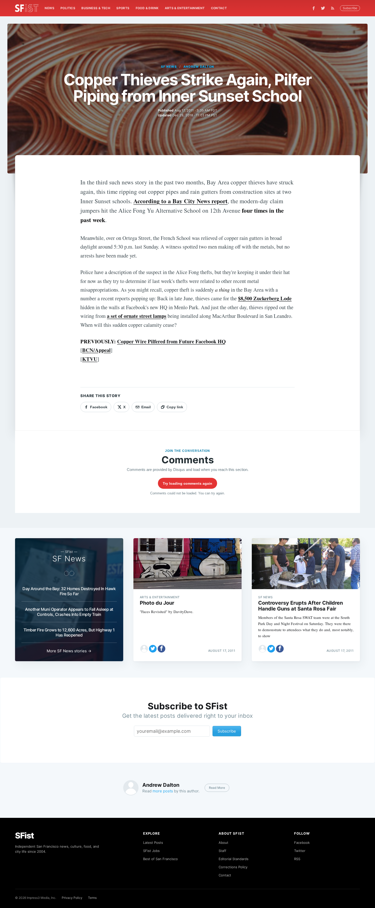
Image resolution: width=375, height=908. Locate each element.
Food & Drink (147, 8)
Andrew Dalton (198, 67)
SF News (169, 67)
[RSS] (334, 8)
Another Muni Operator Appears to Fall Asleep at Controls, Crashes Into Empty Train (69, 612)
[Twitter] (323, 8)
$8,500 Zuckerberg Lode (265, 298)
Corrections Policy (233, 867)
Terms (92, 898)
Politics (67, 8)
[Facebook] (313, 8)
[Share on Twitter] (152, 648)
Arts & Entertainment (185, 8)
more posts (163, 791)
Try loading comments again (187, 483)
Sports (122, 8)
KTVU (89, 359)
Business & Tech (95, 8)
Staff (222, 851)
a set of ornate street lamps (136, 316)
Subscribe (350, 8)
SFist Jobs (151, 851)
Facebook (302, 843)
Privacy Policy (72, 898)
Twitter (299, 851)
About (223, 843)
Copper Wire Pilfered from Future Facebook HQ (171, 341)
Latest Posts (153, 843)
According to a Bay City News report (180, 201)
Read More (217, 788)
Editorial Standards (233, 859)
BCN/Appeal (96, 350)
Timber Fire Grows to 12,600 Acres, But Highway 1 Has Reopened (69, 632)
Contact (219, 8)
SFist (24, 836)
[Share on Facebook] (161, 648)
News (49, 8)
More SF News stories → (69, 650)
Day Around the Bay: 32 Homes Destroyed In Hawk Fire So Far (69, 591)
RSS (297, 859)
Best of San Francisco (160, 859)
